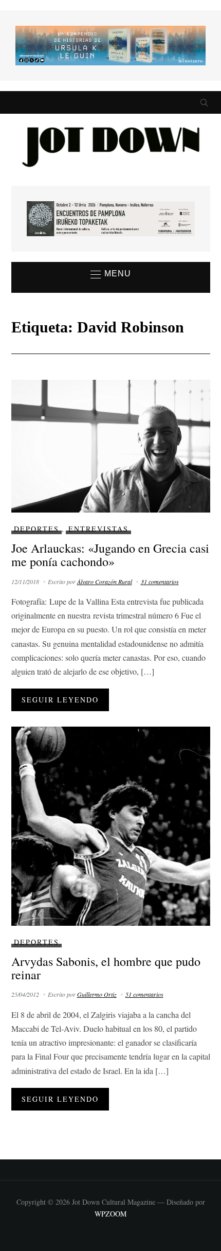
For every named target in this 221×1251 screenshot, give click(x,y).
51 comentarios (144, 994)
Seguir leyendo (60, 699)
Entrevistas (98, 529)
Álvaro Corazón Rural (104, 581)
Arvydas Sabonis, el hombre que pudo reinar (105, 968)
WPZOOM (110, 1214)
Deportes (36, 529)
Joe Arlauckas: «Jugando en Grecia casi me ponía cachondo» (110, 555)
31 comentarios (160, 581)
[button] (110, 274)
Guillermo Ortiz (97, 994)
